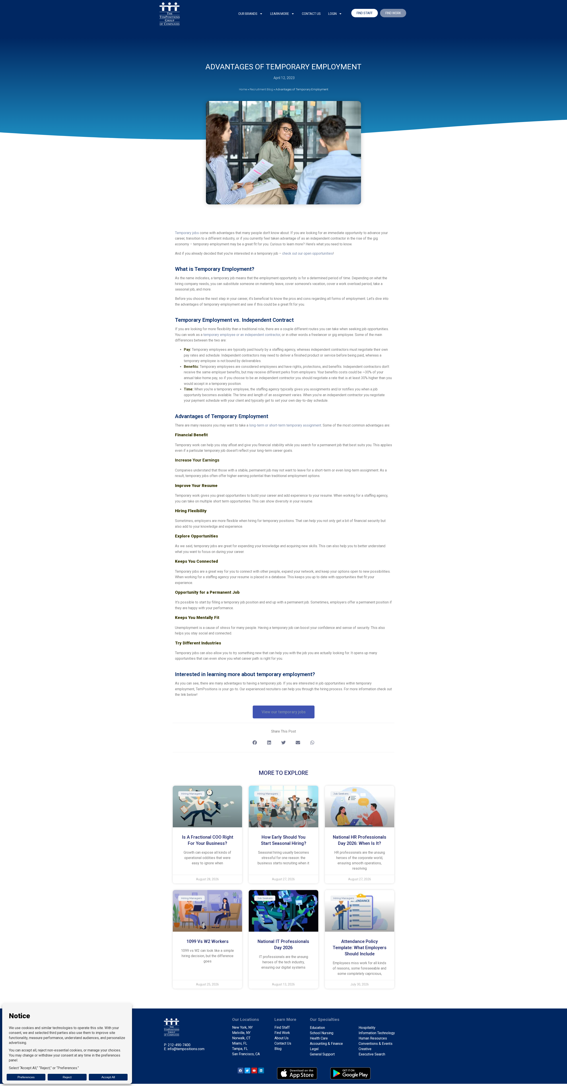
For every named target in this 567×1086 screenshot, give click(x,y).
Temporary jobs (187, 233)
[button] (255, 743)
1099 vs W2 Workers (207, 941)
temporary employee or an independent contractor (241, 335)
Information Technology (377, 1033)
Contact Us (311, 14)
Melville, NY (241, 1033)
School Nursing (321, 1033)
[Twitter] (247, 1070)
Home (243, 89)
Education (317, 1028)
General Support (322, 1054)
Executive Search (372, 1054)
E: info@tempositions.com (184, 1049)
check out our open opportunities (307, 253)
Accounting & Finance (326, 1043)
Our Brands (247, 14)
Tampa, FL (240, 1049)
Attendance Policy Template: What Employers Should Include (359, 947)
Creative (365, 1049)
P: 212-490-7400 (177, 1045)
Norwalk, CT (241, 1038)
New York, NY (242, 1027)
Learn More (279, 14)
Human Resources (373, 1038)
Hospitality (367, 1028)
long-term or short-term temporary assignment (285, 425)
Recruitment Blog (261, 89)
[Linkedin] (261, 1070)
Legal (314, 1049)
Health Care (319, 1038)
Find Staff (282, 1027)
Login (332, 14)
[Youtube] (254, 1070)
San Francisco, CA (246, 1054)
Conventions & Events (375, 1043)
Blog (278, 1049)
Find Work (282, 1033)
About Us (281, 1038)
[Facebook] (240, 1070)
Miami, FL (239, 1043)
